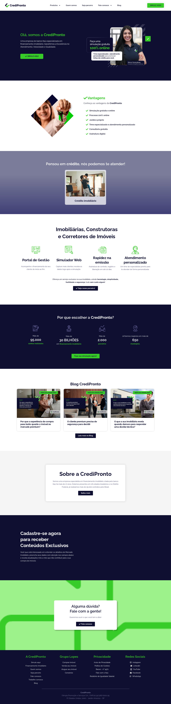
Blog (119, 5)
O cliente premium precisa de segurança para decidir (82, 422)
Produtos (54, 5)
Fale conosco (103, 5)
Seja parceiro (87, 5)
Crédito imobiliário (85, 200)
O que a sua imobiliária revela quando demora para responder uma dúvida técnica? (130, 424)
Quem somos (71, 5)
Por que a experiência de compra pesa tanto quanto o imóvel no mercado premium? (37, 424)
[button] (94, 98)
